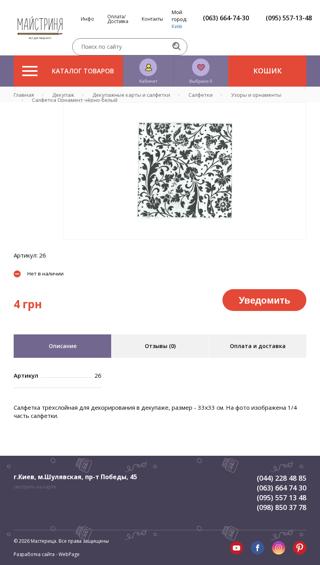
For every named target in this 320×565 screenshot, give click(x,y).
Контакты (152, 19)
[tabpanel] (185, 171)
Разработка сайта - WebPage (47, 554)
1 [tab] (185, 245)
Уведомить (264, 299)
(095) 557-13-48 (289, 18)
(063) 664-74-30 (226, 18)
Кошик (267, 70)
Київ (177, 26)
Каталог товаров (83, 71)
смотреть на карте (35, 486)
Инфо (87, 19)
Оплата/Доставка (117, 19)
